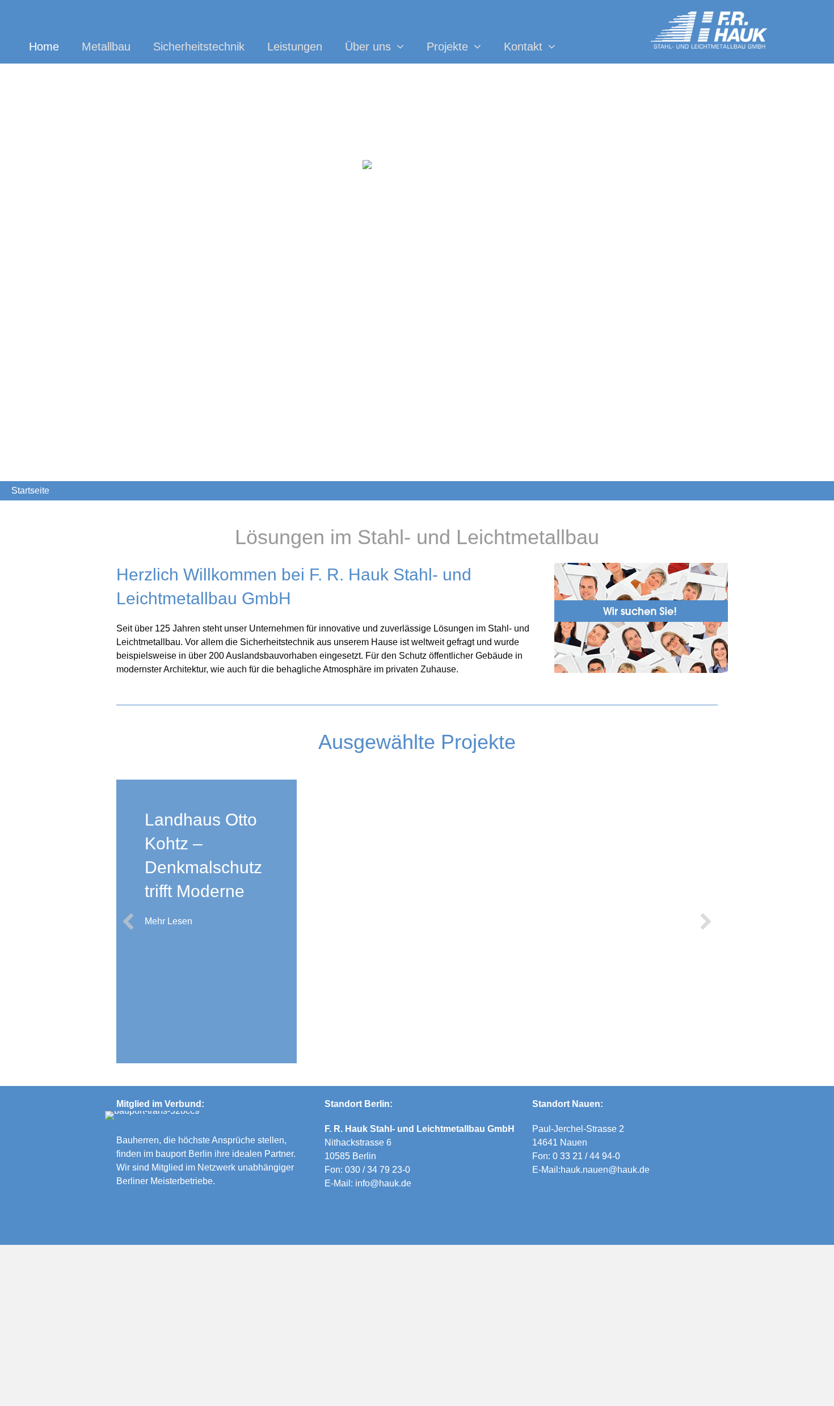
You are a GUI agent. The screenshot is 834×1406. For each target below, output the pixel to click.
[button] (128, 921)
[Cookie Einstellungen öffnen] (25, 1391)
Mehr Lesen (168, 921)
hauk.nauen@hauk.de (605, 1170)
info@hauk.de (383, 1183)
